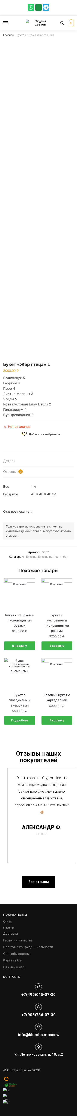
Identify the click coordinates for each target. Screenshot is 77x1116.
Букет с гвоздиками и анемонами (19, 700)
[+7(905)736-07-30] (38, 1007)
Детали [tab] (9, 461)
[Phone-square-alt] (38, 7)
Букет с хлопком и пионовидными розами (19, 620)
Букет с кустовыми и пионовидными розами (57, 623)
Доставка (10, 933)
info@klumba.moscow (38, 1034)
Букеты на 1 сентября (53, 556)
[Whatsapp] (31, 7)
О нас (7, 921)
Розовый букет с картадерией (56, 697)
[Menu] (9, 23)
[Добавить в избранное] (30, 583)
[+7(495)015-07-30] (38, 986)
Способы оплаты (16, 954)
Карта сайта (12, 960)
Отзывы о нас (13, 967)
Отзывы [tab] (12, 471)
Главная (8, 35)
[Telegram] (46, 7)
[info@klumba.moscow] (38, 1027)
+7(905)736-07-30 (38, 1014)
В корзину (19, 645)
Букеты (21, 35)
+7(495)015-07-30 (38, 994)
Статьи (8, 928)
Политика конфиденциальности (28, 947)
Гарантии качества (18, 940)
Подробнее (19, 720)
